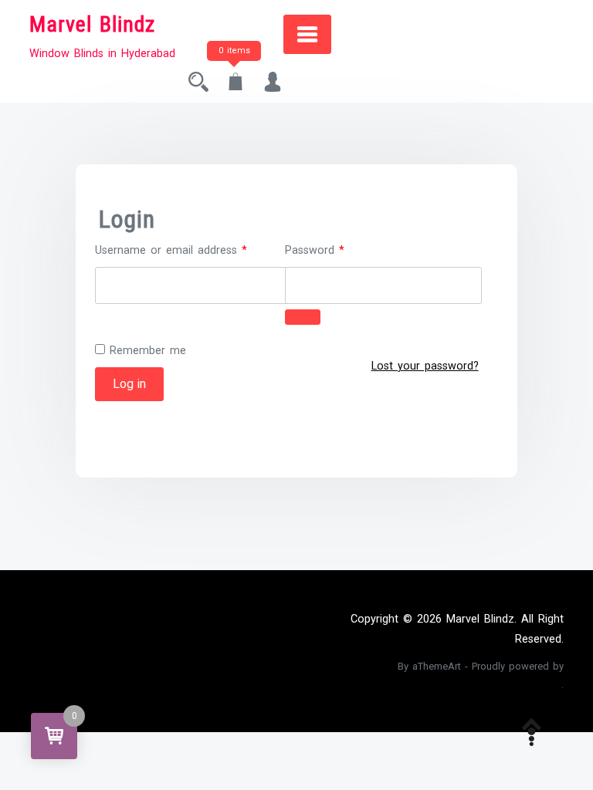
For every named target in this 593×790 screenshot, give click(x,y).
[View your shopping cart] (235, 85)
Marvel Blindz (92, 24)
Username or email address (192, 249)
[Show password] (302, 317)
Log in (129, 383)
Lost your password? (425, 366)
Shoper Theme (360, 666)
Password (336, 249)
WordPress (533, 684)
